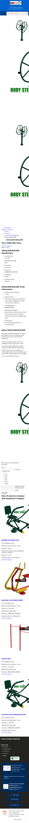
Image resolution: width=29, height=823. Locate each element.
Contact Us (5, 753)
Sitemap (5, 755)
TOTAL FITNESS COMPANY (16, 8)
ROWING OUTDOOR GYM (10, 540)
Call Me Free (15, 805)
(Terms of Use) (16, 812)
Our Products (6, 751)
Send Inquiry (7, 227)
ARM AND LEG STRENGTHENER (12, 600)
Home (6, 231)
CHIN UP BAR (6, 659)
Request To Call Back (7, 229)
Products (7, 233)
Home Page (5, 747)
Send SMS (15, 799)
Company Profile (7, 749)
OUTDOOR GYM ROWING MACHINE (14, 714)
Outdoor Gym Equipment (12, 235)
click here (16, 356)
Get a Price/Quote (7, 246)
